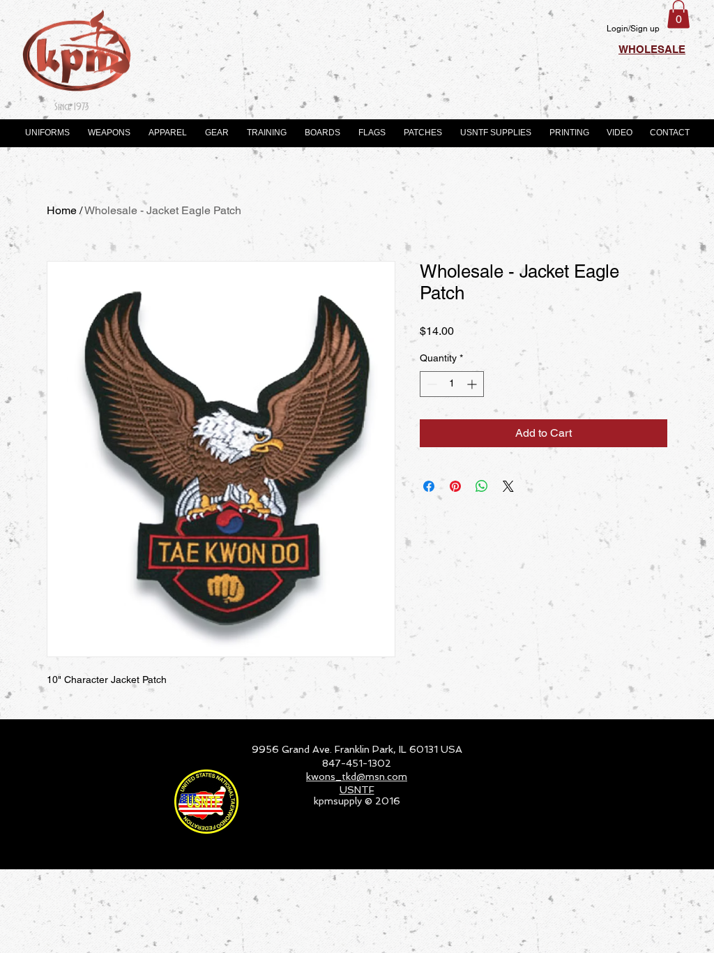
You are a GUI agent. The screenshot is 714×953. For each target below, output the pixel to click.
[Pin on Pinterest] (455, 486)
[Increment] (473, 384)
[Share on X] (508, 486)
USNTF (357, 789)
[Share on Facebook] (428, 486)
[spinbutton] (451, 384)
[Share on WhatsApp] (481, 486)
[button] (678, 14)
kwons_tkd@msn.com (356, 776)
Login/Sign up (633, 28)
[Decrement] (430, 384)
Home (62, 210)
